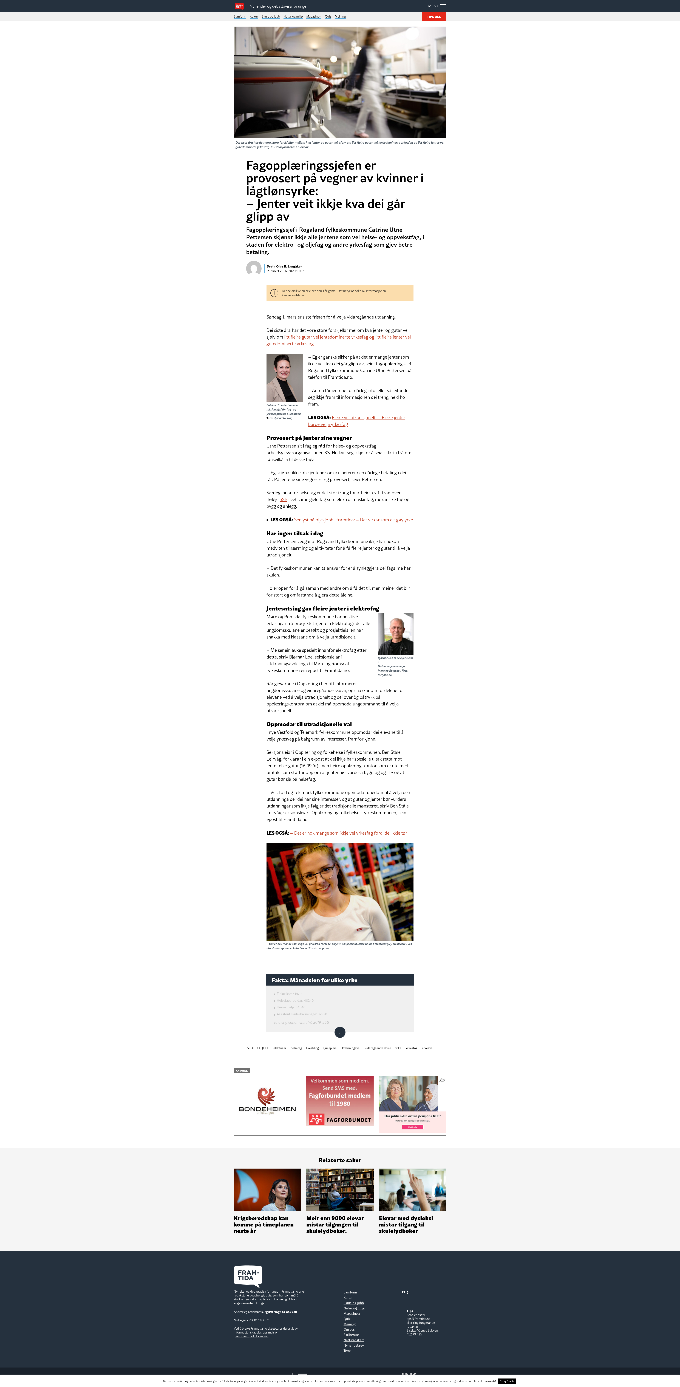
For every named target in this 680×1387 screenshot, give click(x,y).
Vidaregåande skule (377, 1048)
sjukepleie (329, 1048)
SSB (283, 499)
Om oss (349, 1329)
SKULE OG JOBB (258, 1048)
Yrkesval (427, 1048)
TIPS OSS (434, 16)
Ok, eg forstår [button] (507, 1381)
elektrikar (279, 1048)
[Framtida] (240, 6)
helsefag (296, 1048)
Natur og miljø (293, 16)
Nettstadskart (354, 1340)
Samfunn (240, 16)
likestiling (312, 1048)
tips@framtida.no (418, 1318)
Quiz (328, 16)
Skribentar (351, 1334)
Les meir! (490, 1381)
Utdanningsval (350, 1048)
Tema (348, 1350)
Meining (340, 16)
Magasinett (313, 16)
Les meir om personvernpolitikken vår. (256, 1334)
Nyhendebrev (354, 1345)
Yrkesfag (411, 1048)
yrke (398, 1048)
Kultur (254, 16)
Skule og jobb (271, 16)
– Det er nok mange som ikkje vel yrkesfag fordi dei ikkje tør (348, 833)
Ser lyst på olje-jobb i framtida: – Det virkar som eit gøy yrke (353, 520)
